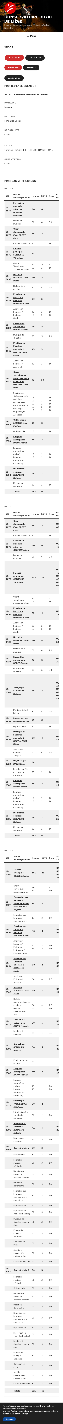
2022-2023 (35, 58)
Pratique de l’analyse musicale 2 (19, 735)
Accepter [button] (9, 1419)
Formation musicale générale (18, 206)
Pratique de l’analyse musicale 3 (19, 961)
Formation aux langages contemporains (21, 900)
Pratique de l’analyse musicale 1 (19, 346)
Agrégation (14, 78)
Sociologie (18, 1101)
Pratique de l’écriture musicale (19, 297)
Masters (31, 67)
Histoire (17, 274)
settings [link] (24, 1413)
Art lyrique (18, 687)
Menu (33, 36)
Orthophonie (19, 420)
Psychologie (19, 761)
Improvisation (20, 718)
